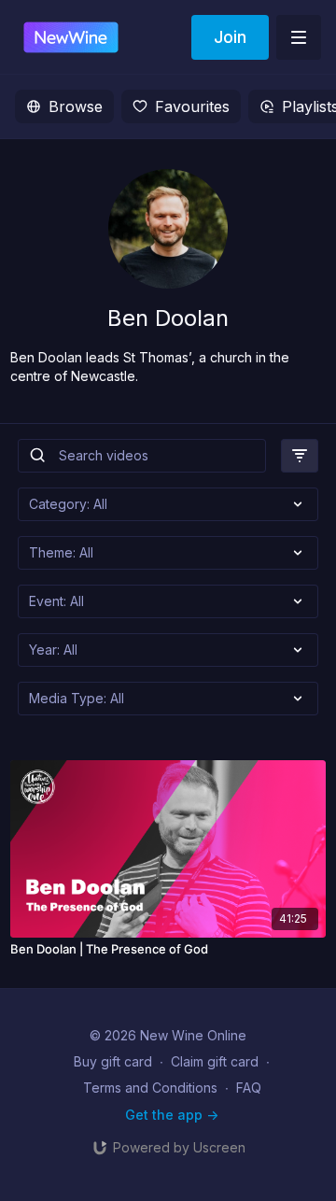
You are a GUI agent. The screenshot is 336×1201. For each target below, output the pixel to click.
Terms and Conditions (150, 1087)
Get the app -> (171, 1115)
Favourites (192, 106)
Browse (76, 106)
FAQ (248, 1087)
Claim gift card (215, 1061)
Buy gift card (113, 1061)
